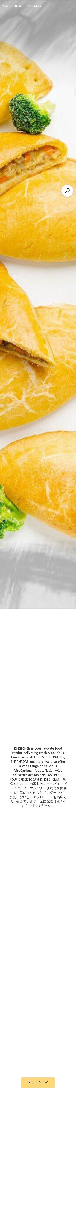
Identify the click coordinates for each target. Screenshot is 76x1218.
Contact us (34, 6)
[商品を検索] (67, 190)
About (18, 6)
